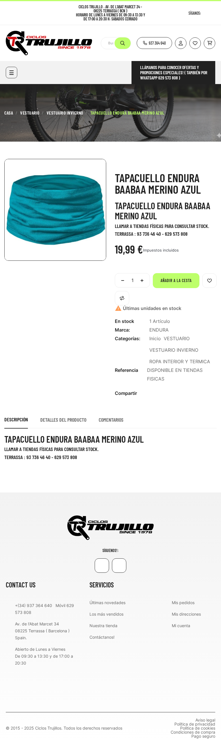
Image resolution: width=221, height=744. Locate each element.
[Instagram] (213, 13)
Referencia (126, 370)
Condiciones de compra (193, 732)
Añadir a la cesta (176, 280)
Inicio (155, 338)
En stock (124, 321)
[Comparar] (122, 298)
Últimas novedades (107, 602)
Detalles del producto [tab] (63, 419)
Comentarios (111, 419)
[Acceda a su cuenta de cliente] (180, 43)
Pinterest (171, 393)
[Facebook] (206, 13)
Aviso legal (205, 720)
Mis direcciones (186, 614)
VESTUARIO (177, 338)
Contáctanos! (102, 637)
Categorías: (127, 338)
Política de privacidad (194, 724)
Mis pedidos (183, 602)
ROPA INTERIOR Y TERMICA (179, 361)
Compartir (152, 393)
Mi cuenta (181, 625)
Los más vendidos (106, 614)
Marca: (122, 330)
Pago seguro (203, 736)
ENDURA (159, 330)
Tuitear (161, 393)
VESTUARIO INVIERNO (173, 350)
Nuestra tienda (103, 625)
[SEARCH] (123, 43)
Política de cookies (197, 728)
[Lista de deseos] (195, 43)
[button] (154, 43)
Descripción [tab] (16, 419)
